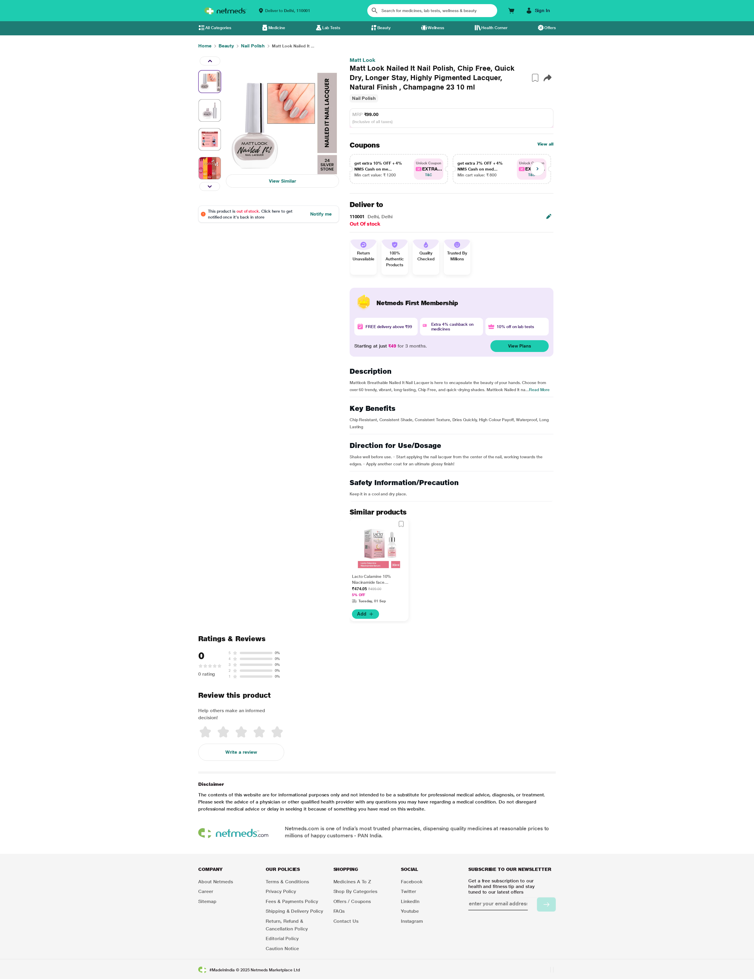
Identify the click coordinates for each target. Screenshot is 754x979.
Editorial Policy (282, 938)
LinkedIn (410, 901)
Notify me (321, 214)
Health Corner (494, 27)
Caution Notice (282, 948)
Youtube (410, 911)
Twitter (408, 891)
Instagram (412, 921)
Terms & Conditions (287, 881)
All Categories (218, 27)
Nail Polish (364, 98)
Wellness (436, 27)
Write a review (241, 752)
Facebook (412, 881)
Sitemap (207, 901)
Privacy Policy (281, 891)
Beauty (384, 27)
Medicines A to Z (352, 881)
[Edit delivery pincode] (548, 216)
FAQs (339, 911)
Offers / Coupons (352, 901)
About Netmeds (215, 881)
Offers (550, 27)
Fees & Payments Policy (292, 901)
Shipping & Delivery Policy (294, 911)
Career (205, 891)
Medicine (276, 27)
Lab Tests (331, 27)
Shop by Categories (355, 891)
